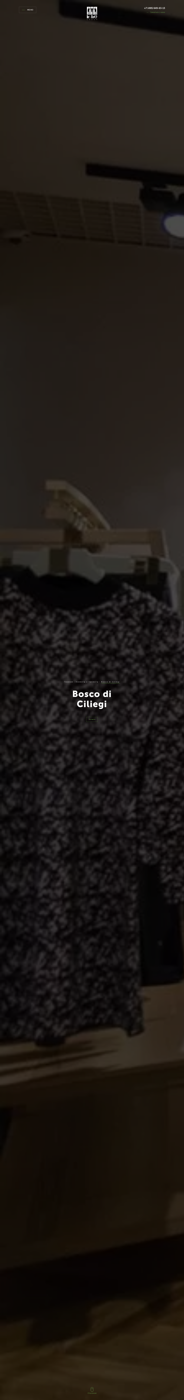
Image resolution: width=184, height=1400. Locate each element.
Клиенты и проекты (87, 682)
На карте (92, 719)
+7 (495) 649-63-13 (154, 8)
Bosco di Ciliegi (110, 682)
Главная (68, 682)
